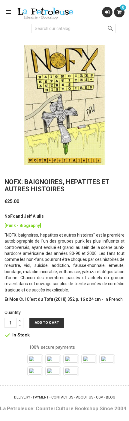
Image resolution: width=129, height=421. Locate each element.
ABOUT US (84, 397)
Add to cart (46, 323)
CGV (99, 397)
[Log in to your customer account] (107, 12)
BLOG (110, 397)
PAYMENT (41, 397)
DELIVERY (22, 397)
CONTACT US (62, 397)
